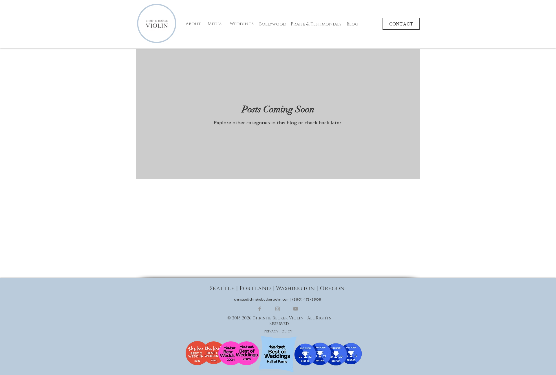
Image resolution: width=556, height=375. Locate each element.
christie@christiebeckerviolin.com (262, 299)
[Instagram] (278, 309)
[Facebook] (260, 309)
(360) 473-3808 (306, 299)
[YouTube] (295, 309)
